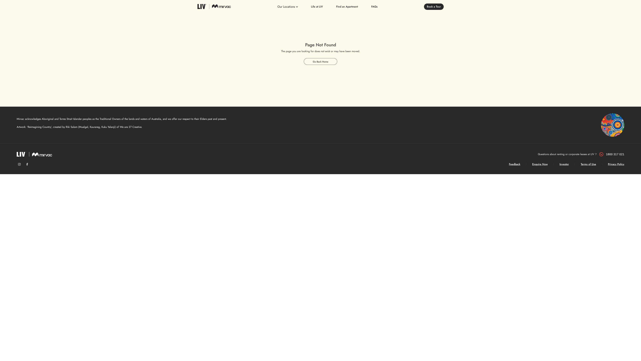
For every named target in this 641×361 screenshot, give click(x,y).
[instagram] (19, 164)
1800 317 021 (615, 154)
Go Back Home (320, 61)
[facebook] (27, 164)
